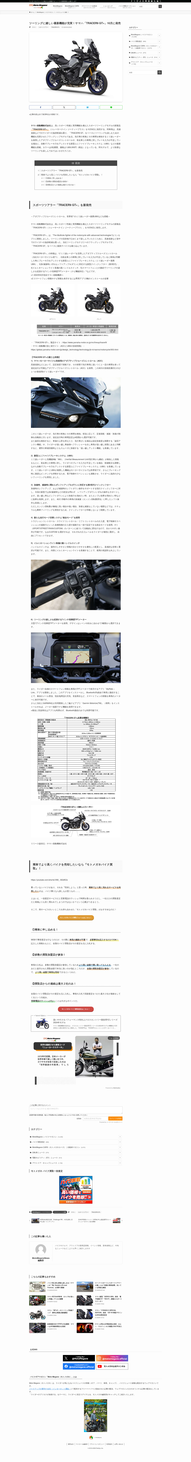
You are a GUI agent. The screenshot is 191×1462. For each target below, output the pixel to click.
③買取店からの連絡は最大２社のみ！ (61, 184)
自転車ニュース (40, 1152)
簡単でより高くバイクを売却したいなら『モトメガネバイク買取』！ (72, 174)
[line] (146, 1)
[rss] (154, 1)
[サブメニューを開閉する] (120, 1136)
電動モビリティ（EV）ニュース (47, 1157)
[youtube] (151, 1)
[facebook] (131, 1)
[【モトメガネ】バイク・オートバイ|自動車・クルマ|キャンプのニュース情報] (38, 6)
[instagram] (137, 1)
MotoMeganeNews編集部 (41, 1259)
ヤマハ (34, 27)
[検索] (160, 1)
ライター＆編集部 (82, 1444)
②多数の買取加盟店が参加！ (57, 181)
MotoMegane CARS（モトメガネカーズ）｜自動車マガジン (58, 1147)
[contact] (157, 1)
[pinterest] (148, 1)
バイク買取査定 (40, 1142)
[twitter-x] (134, 1)
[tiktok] (140, 1)
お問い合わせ (118, 1444)
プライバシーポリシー (97, 1444)
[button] (40, 107)
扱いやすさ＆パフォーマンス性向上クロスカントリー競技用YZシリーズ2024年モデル (85, 1021)
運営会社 (71, 1444)
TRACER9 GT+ (55, 27)
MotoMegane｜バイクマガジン (47, 1136)
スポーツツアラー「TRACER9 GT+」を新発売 (62, 170)
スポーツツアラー (43, 27)
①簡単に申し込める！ (54, 178)
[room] (143, 1)
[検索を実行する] (160, 6)
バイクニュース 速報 (60, 1212)
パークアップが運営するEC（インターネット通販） (50, 1388)
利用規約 (109, 1444)
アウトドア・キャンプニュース (47, 1163)
